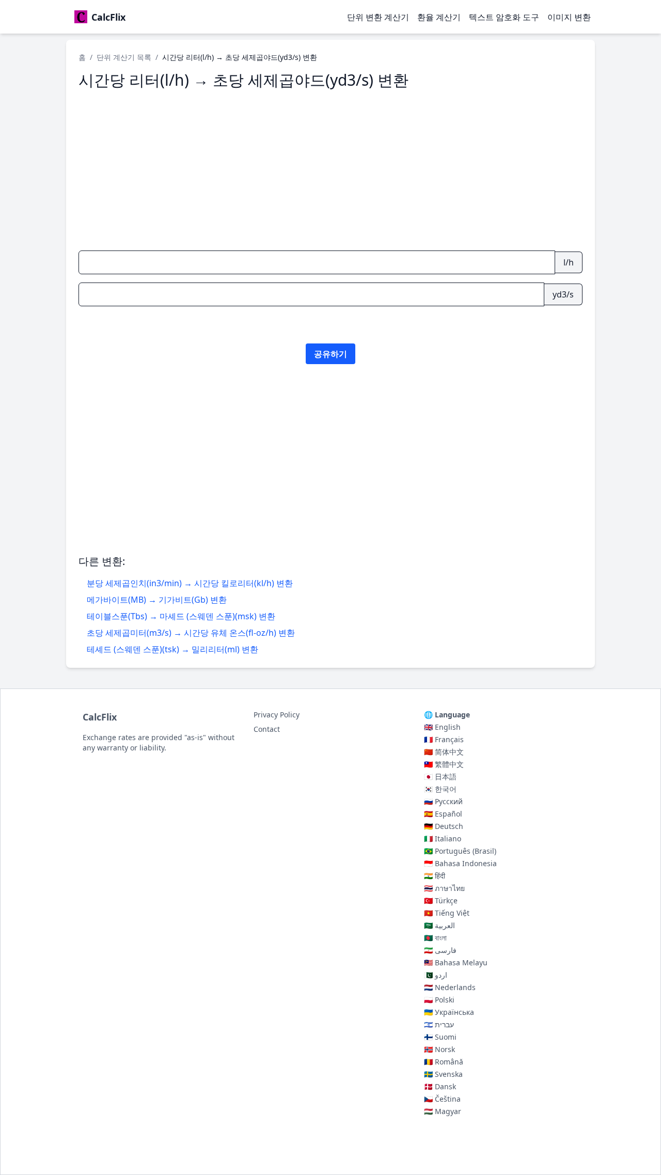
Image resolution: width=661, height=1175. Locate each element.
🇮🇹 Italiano (442, 838)
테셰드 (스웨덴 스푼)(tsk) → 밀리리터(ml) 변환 (172, 649)
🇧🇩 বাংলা (435, 938)
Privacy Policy (277, 714)
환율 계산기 (439, 17)
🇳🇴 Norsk (439, 1049)
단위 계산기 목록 (124, 57)
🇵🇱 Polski (439, 1000)
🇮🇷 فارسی (440, 950)
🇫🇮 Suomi (440, 1037)
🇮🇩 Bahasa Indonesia (460, 863)
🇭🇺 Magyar (442, 1111)
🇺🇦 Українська (449, 1012)
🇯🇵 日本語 (440, 776)
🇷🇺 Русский (443, 801)
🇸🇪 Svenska (443, 1074)
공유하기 (330, 353)
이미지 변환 (569, 17)
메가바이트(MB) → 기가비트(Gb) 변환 (157, 599)
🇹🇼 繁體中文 (444, 764)
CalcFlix (100, 717)
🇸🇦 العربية (439, 925)
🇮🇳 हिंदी (434, 876)
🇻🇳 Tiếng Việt (446, 913)
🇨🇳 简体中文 (444, 752)
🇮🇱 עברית (439, 1024)
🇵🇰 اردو (435, 975)
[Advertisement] (330, 170)
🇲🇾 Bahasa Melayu (455, 962)
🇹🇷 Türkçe (441, 900)
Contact (267, 729)
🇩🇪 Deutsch (443, 826)
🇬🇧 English (442, 727)
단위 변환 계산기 (378, 17)
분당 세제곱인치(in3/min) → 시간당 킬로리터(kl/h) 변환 (190, 583)
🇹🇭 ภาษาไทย (444, 888)
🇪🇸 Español (443, 814)
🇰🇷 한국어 (440, 789)
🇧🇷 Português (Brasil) (460, 851)
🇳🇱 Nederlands (450, 987)
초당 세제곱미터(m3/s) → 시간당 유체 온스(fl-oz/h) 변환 (191, 632)
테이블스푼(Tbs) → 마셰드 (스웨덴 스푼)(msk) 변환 (181, 616)
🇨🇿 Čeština (442, 1099)
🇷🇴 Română (443, 1062)
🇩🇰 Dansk (440, 1086)
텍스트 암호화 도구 (504, 17)
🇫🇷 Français (444, 739)
